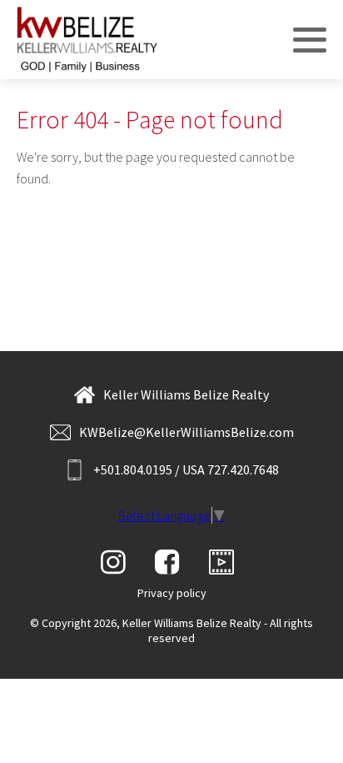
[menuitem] (171, 593)
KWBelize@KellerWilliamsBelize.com (186, 432)
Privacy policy (171, 593)
